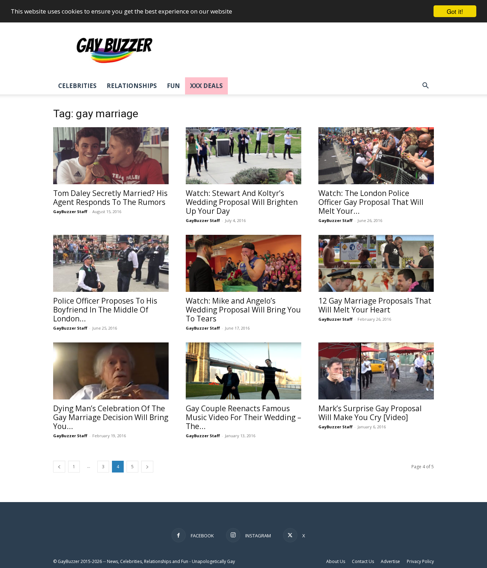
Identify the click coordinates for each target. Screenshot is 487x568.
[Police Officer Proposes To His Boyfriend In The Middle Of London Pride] (111, 263)
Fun (173, 86)
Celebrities (77, 86)
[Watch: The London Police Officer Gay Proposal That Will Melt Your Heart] (376, 155)
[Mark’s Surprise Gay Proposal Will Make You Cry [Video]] (376, 370)
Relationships (132, 86)
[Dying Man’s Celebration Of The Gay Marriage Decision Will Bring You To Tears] (111, 370)
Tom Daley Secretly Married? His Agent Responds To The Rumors (110, 197)
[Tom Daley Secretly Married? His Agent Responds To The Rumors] (111, 155)
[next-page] (147, 467)
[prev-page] (59, 467)
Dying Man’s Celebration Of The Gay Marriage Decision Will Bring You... (110, 417)
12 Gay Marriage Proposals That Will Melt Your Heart (374, 305)
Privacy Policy (420, 561)
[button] (425, 86)
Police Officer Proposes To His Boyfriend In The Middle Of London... (105, 310)
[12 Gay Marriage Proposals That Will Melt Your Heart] (376, 263)
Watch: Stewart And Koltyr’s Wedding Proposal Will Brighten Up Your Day (242, 202)
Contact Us (363, 561)
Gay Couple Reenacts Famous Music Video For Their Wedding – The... (243, 417)
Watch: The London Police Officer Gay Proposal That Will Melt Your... (371, 202)
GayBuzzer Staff (70, 211)
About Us (335, 561)
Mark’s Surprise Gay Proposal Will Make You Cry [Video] (370, 412)
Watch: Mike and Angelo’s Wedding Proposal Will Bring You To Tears (243, 310)
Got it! (455, 11)
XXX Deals (206, 86)
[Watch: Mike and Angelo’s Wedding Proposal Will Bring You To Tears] (243, 263)
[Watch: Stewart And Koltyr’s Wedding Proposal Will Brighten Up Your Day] (243, 155)
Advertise (390, 561)
